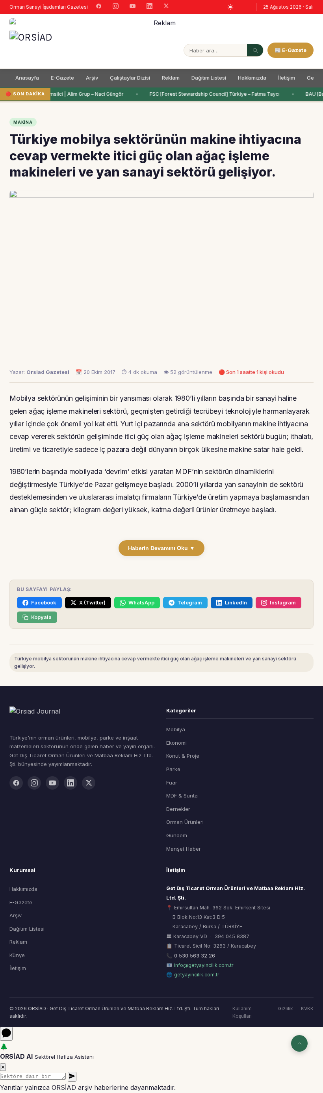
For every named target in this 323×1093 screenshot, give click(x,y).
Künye (17, 955)
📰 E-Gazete (290, 50)
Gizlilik (285, 1008)
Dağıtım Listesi (208, 77)
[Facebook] (99, 7)
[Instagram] (116, 7)
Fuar (171, 782)
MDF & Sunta (182, 795)
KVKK (307, 1008)
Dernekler (178, 809)
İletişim (286, 77)
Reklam (171, 77)
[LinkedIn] (149, 7)
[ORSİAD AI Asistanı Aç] (6, 1034)
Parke (173, 769)
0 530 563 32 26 (194, 956)
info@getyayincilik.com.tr (204, 965)
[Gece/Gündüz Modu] (230, 7)
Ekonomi (176, 743)
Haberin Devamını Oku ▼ (161, 548)
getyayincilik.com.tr (196, 975)
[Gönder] (72, 1077)
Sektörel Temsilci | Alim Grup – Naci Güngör (72, 94)
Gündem (176, 835)
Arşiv (92, 77)
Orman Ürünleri (185, 822)
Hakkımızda (252, 77)
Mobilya (175, 729)
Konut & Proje (182, 756)
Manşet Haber (183, 849)
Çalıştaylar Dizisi (130, 77)
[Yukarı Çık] (299, 1043)
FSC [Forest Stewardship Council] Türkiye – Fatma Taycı (213, 94)
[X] (166, 7)
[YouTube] (133, 7)
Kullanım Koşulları (242, 1012)
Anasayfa (27, 77)
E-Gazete (62, 77)
